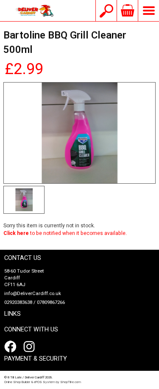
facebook (12, 346)
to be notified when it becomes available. (65, 233)
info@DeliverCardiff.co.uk (32, 293)
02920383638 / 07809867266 (34, 302)
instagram (31, 346)
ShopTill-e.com (70, 382)
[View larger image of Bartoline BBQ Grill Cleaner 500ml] (79, 133)
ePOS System (44, 382)
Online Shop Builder (17, 382)
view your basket (127, 10)
